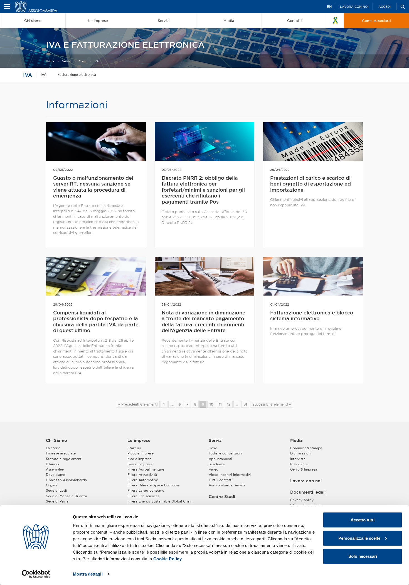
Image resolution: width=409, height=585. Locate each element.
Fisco (82, 61)
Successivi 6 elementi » (271, 404)
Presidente (299, 464)
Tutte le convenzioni (225, 453)
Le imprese (139, 440)
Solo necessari (362, 556)
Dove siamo (55, 474)
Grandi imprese (139, 464)
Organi (51, 485)
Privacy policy (302, 500)
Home (50, 61)
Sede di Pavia (57, 501)
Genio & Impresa (303, 469)
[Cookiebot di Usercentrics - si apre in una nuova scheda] (36, 574)
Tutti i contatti (220, 480)
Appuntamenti (220, 459)
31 (245, 404)
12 (228, 404)
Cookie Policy (167, 558)
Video (213, 469)
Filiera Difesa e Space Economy (153, 485)
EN (329, 6)
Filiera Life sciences (143, 496)
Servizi (66, 61)
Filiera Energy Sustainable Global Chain (159, 501)
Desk (213, 448)
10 (211, 404)
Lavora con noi (354, 6)
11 (220, 404)
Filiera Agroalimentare (145, 469)
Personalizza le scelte (359, 538)
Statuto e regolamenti (64, 459)
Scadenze (217, 464)
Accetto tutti (362, 520)
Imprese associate (61, 453)
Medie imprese (139, 459)
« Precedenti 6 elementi (137, 404)
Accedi (384, 6)
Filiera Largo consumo (145, 490)
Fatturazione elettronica (77, 74)
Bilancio (52, 464)
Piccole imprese (140, 453)
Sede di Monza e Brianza (66, 496)
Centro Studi (222, 496)
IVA (27, 75)
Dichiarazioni (300, 453)
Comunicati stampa (306, 448)
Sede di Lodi (56, 490)
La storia (53, 448)
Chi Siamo (56, 440)
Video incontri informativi (230, 474)
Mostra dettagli (88, 574)
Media (296, 440)
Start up (134, 448)
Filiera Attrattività (142, 474)
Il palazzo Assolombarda (66, 480)
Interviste (297, 459)
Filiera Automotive (142, 480)
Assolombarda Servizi (227, 485)
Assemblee (55, 469)
